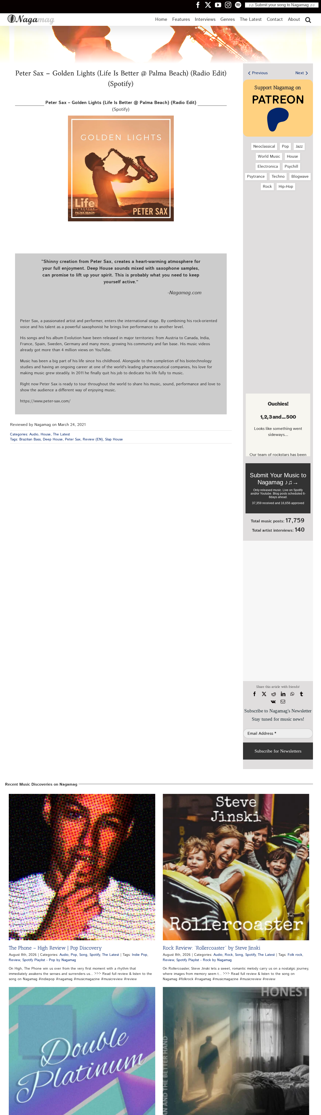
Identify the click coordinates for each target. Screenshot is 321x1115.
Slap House (114, 439)
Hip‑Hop (286, 187)
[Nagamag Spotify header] (240, 5)
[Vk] (273, 701)
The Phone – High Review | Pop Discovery (55, 948)
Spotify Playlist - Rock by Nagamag (204, 960)
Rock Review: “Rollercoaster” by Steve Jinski (211, 948)
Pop (285, 146)
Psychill (291, 166)
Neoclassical (264, 146)
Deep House (53, 439)
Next (299, 73)
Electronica (268, 166)
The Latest (61, 434)
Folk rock (295, 954)
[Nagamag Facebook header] (200, 5)
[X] (264, 694)
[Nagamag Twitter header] (210, 5)
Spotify (95, 954)
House (46, 434)
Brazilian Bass (30, 439)
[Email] (283, 701)
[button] (308, 19)
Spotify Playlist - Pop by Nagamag (49, 960)
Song (83, 954)
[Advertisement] (278, 221)
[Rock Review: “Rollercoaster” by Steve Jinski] (236, 867)
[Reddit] (273, 694)
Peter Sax (73, 439)
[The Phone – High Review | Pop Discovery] (82, 867)
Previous (260, 73)
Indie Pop (139, 954)
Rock (267, 187)
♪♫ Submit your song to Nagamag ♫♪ (282, 5)
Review (14, 960)
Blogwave (300, 176)
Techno (278, 176)
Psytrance (256, 176)
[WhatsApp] (292, 694)
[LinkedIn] (283, 694)
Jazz (299, 146)
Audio (33, 434)
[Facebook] (254, 694)
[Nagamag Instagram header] (230, 5)
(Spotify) (120, 106)
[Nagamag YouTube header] (220, 5)
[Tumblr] (301, 694)
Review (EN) (93, 439)
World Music (269, 156)
